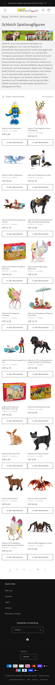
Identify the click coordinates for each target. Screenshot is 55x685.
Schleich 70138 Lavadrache (37, 498)
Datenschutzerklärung (17, 679)
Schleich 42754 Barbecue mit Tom (39, 175)
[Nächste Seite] (45, 569)
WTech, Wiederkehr (17, 675)
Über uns (9, 590)
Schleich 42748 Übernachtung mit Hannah (13, 221)
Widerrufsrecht (44, 676)
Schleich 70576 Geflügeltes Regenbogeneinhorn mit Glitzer (13, 544)
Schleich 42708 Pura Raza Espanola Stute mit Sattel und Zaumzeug (40, 221)
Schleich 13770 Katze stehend (38, 454)
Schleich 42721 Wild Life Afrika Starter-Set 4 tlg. (10, 408)
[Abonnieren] (40, 630)
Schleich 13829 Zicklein (10, 498)
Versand (35, 679)
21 (38, 569)
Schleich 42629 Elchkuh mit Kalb (39, 407)
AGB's (7, 602)
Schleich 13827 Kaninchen (11, 454)
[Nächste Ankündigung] (50, 3)
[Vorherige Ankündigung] (5, 3)
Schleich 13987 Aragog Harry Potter (40, 543)
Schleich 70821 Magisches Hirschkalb (11, 314)
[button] (5, 10)
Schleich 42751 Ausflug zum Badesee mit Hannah (40, 314)
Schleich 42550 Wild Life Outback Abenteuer (13, 268)
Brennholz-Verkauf (13, 613)
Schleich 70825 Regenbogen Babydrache (37, 268)
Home (5, 16)
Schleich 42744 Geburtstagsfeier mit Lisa (14, 361)
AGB (28, 679)
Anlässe (8, 608)
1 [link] (10, 569)
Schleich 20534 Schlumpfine (11, 128)
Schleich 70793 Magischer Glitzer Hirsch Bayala (39, 129)
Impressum (44, 679)
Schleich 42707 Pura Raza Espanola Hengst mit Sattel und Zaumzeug (40, 361)
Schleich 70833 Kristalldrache (12, 175)
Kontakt (8, 596)
